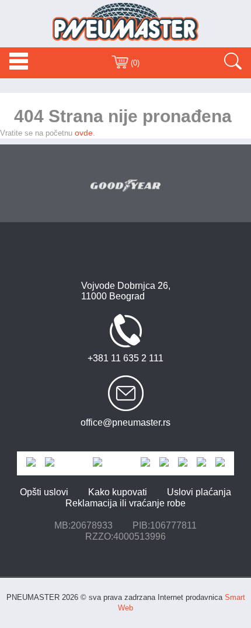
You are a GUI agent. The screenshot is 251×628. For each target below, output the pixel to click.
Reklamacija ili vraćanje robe (125, 503)
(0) (134, 62)
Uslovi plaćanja (199, 492)
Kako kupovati (117, 492)
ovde (84, 132)
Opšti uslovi (44, 492)
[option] (125, 186)
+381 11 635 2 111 (125, 358)
